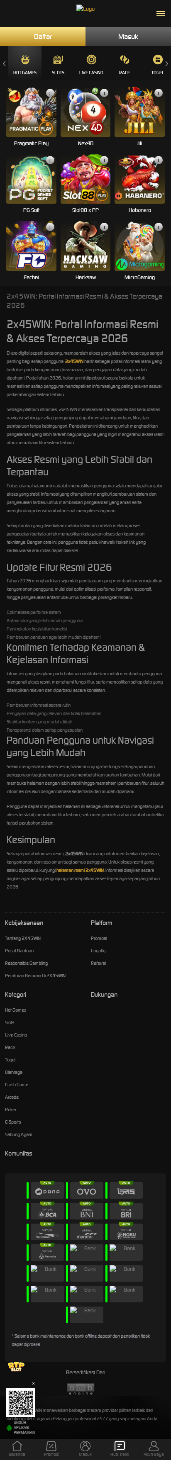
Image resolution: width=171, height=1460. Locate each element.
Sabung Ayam (18, 1134)
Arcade (12, 1097)
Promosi (99, 938)
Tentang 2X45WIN (23, 938)
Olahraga (13, 1072)
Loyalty (98, 951)
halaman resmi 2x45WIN (80, 870)
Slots (58, 72)
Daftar (43, 36)
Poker (10, 1109)
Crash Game (16, 1085)
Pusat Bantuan (19, 951)
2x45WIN (74, 361)
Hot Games (25, 72)
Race (124, 72)
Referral (98, 963)
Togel (10, 1060)
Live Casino (91, 72)
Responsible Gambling (26, 963)
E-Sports (13, 1122)
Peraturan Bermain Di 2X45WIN (35, 975)
